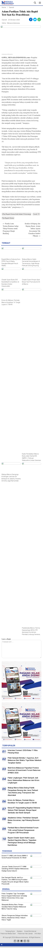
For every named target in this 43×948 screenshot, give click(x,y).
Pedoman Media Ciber (8, 933)
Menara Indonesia (13, 23)
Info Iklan (38, 933)
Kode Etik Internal (30, 931)
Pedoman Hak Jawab (25, 933)
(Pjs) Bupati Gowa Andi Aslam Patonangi (16, 214)
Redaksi (19, 931)
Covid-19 (36, 214)
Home (4, 7)
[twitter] (35, 19)
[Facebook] (14, 941)
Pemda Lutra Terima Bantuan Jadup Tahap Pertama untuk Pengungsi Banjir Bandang (10, 228)
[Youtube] (21, 941)
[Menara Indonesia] (8, 4)
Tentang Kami (10, 931)
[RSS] (28, 941)
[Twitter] (18, 941)
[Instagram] (24, 941)
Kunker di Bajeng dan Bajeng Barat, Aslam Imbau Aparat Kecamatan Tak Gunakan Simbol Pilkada (32, 229)
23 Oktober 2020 (14, 20)
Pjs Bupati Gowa (8, 218)
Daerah (11, 7)
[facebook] (30, 19)
